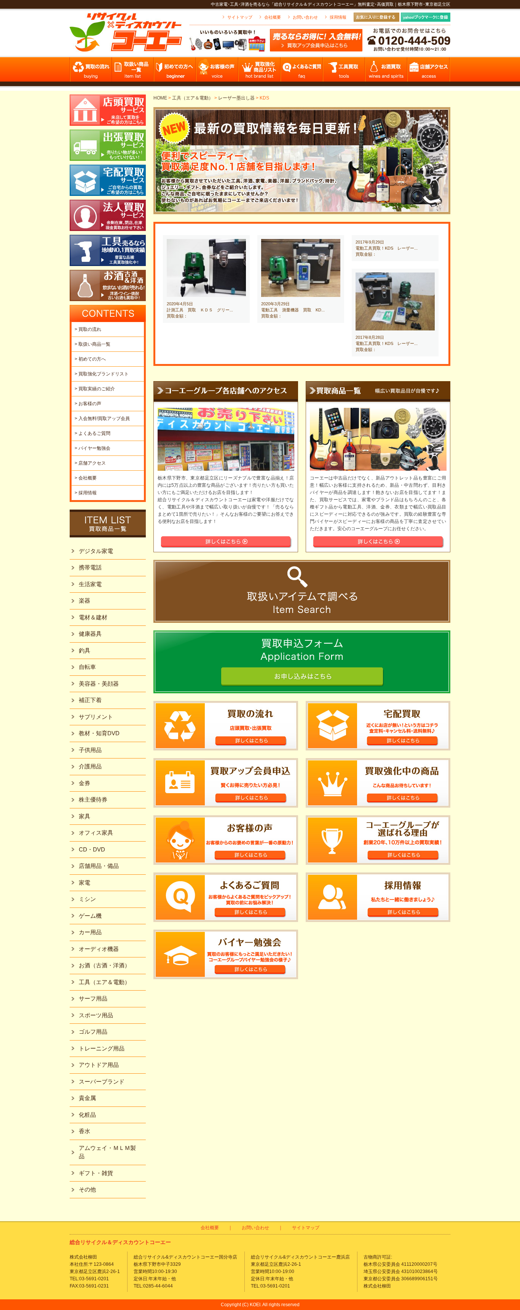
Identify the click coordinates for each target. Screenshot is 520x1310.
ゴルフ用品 (93, 1031)
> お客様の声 (88, 403)
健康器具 (90, 633)
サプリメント (96, 717)
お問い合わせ (305, 17)
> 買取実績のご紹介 (95, 388)
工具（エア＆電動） (192, 98)
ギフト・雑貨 (96, 1173)
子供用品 (90, 750)
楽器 (84, 600)
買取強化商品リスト (260, 71)
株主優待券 (93, 799)
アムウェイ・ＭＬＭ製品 (107, 1152)
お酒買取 (386, 71)
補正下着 (90, 700)
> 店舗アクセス (90, 463)
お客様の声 (217, 71)
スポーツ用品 (96, 1015)
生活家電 (90, 584)
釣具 (84, 650)
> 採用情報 (86, 492)
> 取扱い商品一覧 (92, 344)
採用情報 (338, 17)
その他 (87, 1189)
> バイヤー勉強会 (92, 448)
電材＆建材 (93, 617)
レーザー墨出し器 (236, 98)
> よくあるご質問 (92, 433)
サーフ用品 (93, 998)
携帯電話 (90, 567)
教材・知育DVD (99, 733)
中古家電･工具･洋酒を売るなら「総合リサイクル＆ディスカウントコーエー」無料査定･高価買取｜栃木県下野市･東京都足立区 (330, 4)
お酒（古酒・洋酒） (104, 965)
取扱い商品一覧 (133, 71)
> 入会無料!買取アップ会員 (102, 418)
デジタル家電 (96, 551)
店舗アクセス (429, 71)
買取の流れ (91, 71)
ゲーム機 (90, 915)
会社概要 (272, 17)
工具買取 (344, 71)
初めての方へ (175, 71)
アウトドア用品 (99, 1064)
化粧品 (87, 1114)
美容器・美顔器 (99, 683)
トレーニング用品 (101, 1048)
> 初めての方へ (90, 359)
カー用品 (90, 932)
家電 (84, 882)
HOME (160, 98)
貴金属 (87, 1098)
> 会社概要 (86, 478)
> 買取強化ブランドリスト (102, 374)
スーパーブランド (101, 1081)
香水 (84, 1131)
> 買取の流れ (88, 329)
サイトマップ (239, 17)
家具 (84, 816)
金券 (84, 783)
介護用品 (90, 766)
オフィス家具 (96, 832)
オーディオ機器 (99, 949)
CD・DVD (92, 849)
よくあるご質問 (302, 71)
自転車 (87, 667)
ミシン (87, 899)
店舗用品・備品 (99, 866)
